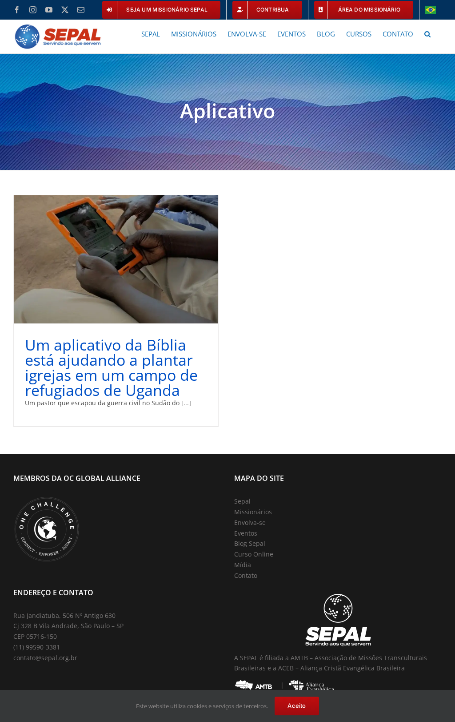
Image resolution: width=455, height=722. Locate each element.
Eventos (245, 533)
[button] (427, 33)
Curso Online (253, 554)
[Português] (430, 10)
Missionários (253, 512)
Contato (245, 575)
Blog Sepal (249, 543)
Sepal (242, 501)
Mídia (242, 565)
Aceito (296, 705)
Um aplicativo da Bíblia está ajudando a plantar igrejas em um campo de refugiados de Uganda (111, 367)
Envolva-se (250, 522)
